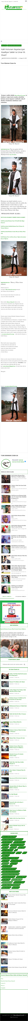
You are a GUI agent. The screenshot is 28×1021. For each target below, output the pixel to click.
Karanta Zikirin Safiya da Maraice (15, 935)
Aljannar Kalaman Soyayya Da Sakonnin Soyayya (12, 839)
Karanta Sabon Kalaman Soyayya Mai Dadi (17, 967)
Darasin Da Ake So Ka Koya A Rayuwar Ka (16, 803)
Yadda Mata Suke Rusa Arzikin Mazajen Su (16, 763)
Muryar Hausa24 (10, 302)
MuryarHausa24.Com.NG (18, 1015)
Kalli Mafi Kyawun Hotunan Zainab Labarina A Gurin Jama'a (19, 546)
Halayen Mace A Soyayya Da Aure (17, 738)
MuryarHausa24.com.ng (20, 95)
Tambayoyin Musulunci (21, 876)
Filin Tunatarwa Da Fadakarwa (8, 852)
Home (2, 978)
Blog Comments (7, 596)
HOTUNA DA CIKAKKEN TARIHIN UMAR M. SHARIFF (13, 217)
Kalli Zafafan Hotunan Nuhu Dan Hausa (19, 556)
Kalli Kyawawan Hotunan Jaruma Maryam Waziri (17, 586)
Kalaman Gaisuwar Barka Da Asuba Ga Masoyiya (17, 730)
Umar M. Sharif (12, 154)
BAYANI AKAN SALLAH (19, 842)
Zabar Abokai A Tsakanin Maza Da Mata (17, 771)
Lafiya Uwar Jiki (13, 863)
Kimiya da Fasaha (5, 860)
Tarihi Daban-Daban (6, 879)
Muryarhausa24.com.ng (11, 289)
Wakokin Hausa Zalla (6, 887)
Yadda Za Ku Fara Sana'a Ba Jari (17, 818)
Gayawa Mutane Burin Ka (15, 722)
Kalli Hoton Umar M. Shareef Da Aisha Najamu (19, 576)
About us (2, 985)
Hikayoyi (25, 852)
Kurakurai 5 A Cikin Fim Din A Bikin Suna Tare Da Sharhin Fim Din (18, 537)
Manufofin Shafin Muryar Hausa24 (8, 981)
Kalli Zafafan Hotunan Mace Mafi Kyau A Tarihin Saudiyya (18, 476)
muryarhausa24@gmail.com (9, 366)
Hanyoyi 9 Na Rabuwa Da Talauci (17, 681)
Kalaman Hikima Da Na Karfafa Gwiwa (10, 858)
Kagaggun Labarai (5, 855)
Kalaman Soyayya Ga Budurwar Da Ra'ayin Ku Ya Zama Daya (17, 698)
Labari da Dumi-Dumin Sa (16, 860)
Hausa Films (4, 45)
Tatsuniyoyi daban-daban (17, 879)
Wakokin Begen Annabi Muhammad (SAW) (11, 884)
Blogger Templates (13, 1019)
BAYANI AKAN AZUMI (7, 842)
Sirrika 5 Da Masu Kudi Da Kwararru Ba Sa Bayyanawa (18, 674)
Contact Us (3, 983)
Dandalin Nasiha (5, 847)
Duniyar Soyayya (21, 847)
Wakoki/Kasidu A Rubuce (19, 882)
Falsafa (15, 850)
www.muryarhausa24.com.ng (8, 334)
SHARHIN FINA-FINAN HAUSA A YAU (11, 871)
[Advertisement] (14, 25)
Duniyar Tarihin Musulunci (7, 850)
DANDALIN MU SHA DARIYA (17, 844)
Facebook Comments (21, 596)
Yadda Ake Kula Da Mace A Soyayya (17, 714)
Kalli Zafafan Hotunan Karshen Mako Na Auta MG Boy (18, 526)
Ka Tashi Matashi (13, 794)
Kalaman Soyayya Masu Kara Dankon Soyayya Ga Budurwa (16, 746)
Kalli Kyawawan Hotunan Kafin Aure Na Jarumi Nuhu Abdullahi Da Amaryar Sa (18, 497)
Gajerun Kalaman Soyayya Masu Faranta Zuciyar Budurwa (13, 629)
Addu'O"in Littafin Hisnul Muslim (9, 836)
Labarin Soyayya (5, 863)
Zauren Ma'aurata (15, 887)
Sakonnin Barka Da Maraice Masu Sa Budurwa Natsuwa (18, 787)
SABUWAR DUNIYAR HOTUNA (14, 45)
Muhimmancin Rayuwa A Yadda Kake (18, 705)
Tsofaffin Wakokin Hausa (7, 882)
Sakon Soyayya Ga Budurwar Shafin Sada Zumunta (17, 811)
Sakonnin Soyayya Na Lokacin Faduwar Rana (16, 755)
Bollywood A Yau (5, 844)
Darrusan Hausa (13, 847)
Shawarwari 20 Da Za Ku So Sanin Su (18, 778)
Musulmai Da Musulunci (7, 866)
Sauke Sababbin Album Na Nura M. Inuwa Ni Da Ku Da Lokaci (18, 506)
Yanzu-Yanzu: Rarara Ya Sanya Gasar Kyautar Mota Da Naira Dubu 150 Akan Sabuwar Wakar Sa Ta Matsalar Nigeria (18, 568)
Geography (3, 987)
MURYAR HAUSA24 (5, 149)
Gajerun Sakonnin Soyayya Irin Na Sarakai (17, 826)
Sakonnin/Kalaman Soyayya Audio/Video (10, 874)
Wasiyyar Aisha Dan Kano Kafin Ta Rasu (18, 486)
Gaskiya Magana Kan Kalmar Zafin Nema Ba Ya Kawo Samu (17, 690)
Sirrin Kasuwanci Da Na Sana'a (8, 876)
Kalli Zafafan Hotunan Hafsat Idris (18, 516)
